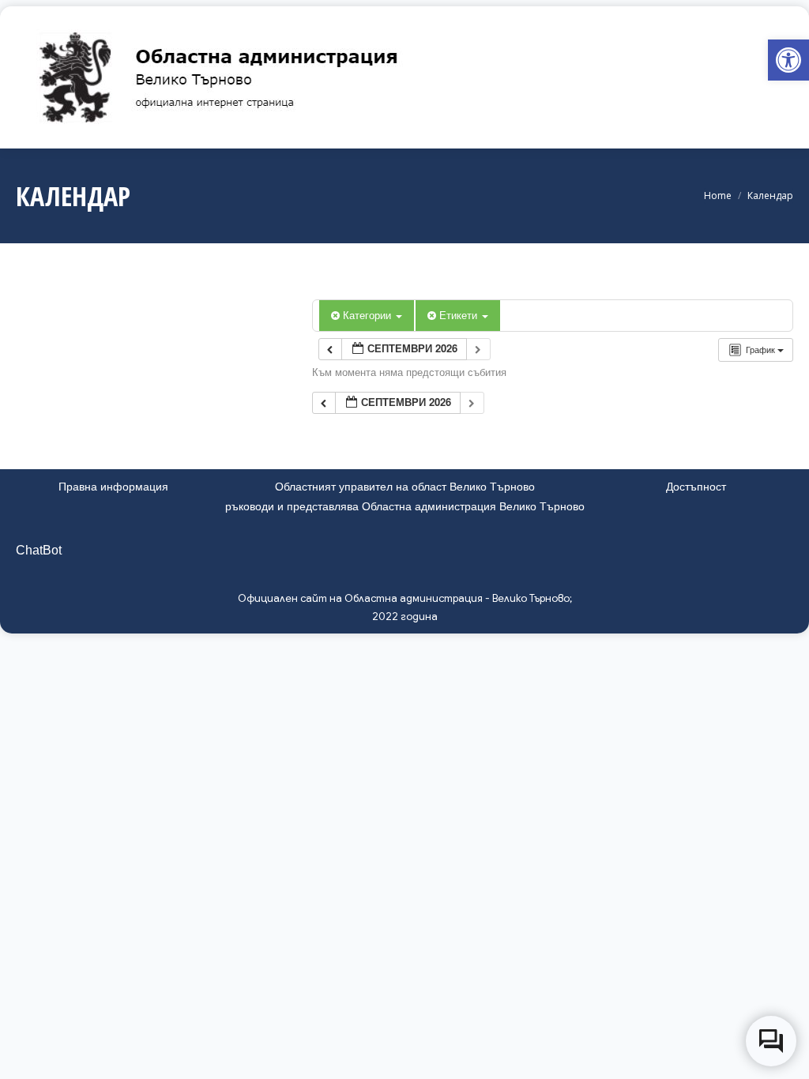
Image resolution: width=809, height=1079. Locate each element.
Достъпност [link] (696, 486)
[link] (788, 60)
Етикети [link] (459, 314)
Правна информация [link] (113, 486)
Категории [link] (368, 314)
